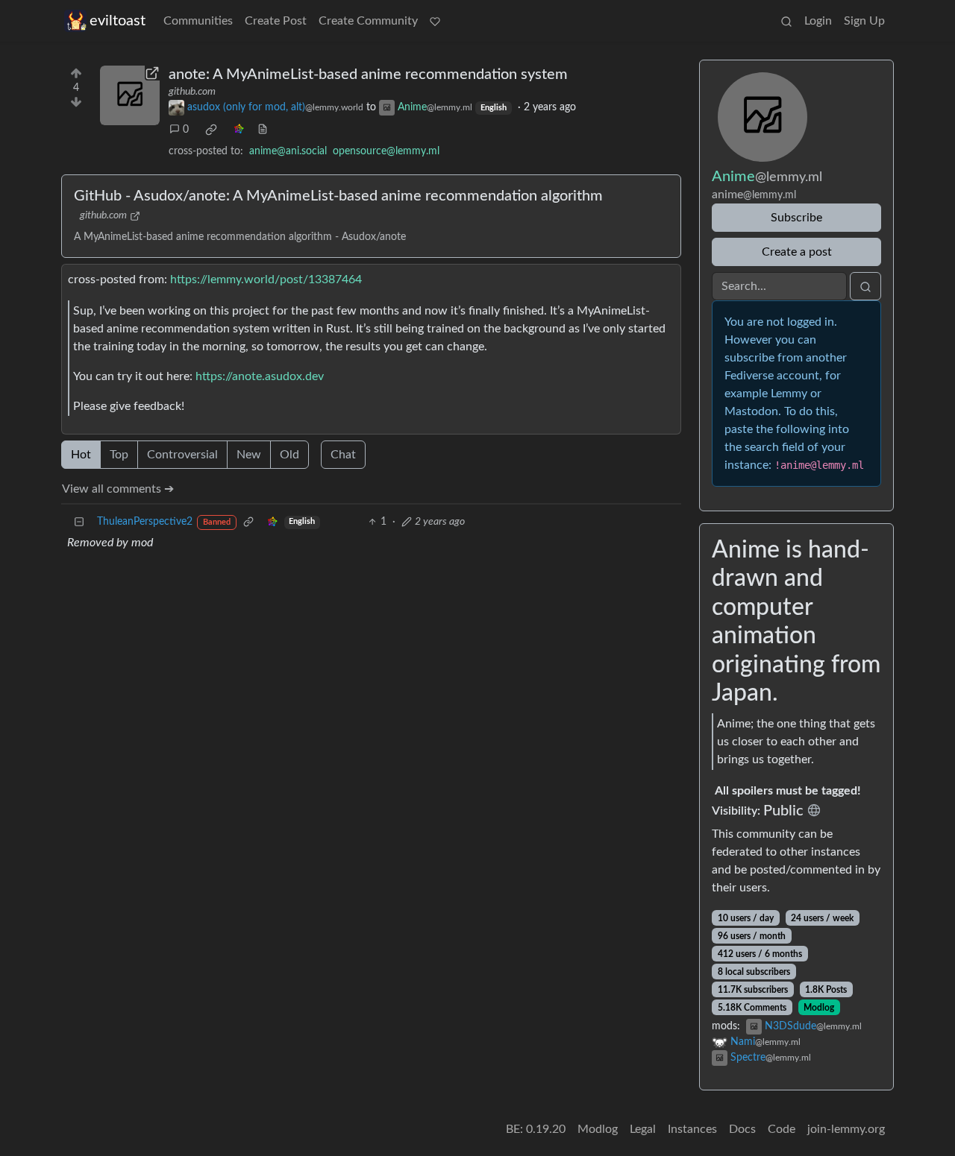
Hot (81, 455)
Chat (343, 455)
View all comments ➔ (118, 489)
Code (781, 1129)
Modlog (819, 1007)
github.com (192, 91)
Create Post (276, 21)
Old (289, 455)
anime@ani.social (288, 151)
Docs (742, 1129)
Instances (692, 1129)
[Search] (786, 21)
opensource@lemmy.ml (386, 151)
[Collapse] (79, 522)
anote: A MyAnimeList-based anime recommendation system (368, 74)
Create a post (797, 252)
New (249, 455)
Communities (198, 21)
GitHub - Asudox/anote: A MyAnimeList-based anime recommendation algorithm (338, 196)
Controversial (182, 455)
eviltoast (117, 20)
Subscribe (796, 218)
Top (119, 455)
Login (818, 21)
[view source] (263, 130)
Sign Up (864, 21)
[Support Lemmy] (435, 21)
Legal (643, 1129)
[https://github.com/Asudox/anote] (130, 95)
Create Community (368, 21)
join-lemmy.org (846, 1129)
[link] (211, 130)
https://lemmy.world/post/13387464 (266, 279)
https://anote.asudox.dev (259, 376)
